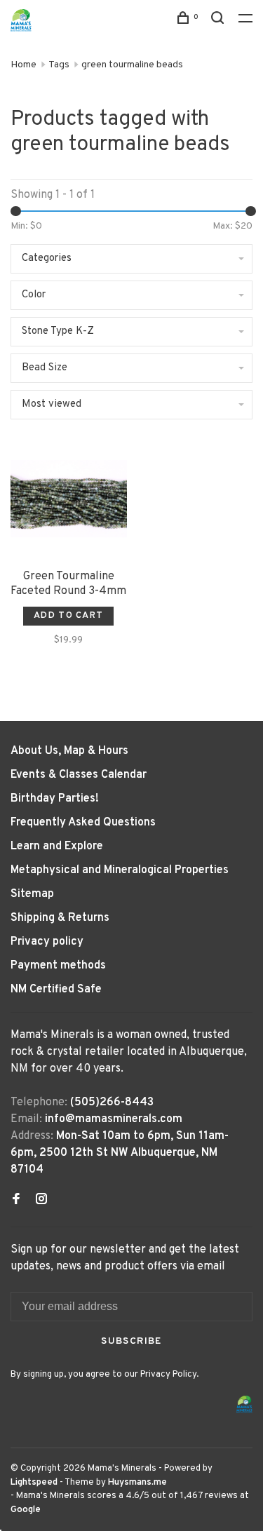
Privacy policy (47, 942)
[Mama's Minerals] (244, 1404)
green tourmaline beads (132, 65)
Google (26, 1510)
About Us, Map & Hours (69, 751)
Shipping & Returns (60, 918)
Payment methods (58, 966)
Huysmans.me (137, 1482)
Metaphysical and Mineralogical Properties (120, 870)
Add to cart (68, 615)
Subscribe (131, 1341)
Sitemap (32, 894)
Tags (58, 65)
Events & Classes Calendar (79, 775)
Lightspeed (34, 1482)
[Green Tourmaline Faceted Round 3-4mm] (69, 501)
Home (23, 65)
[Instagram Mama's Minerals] (41, 1201)
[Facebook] (16, 1201)
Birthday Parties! (55, 799)
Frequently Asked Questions (83, 823)
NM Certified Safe (56, 990)
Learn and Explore (57, 846)
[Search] (219, 21)
